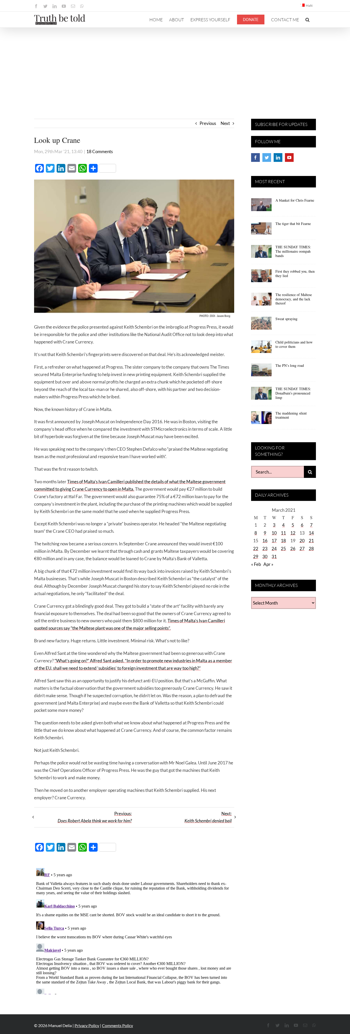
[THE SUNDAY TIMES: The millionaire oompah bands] (261, 253)
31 (274, 556)
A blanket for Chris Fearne (294, 200)
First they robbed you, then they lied (295, 273)
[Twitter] (266, 157)
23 (264, 548)
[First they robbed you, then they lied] (261, 277)
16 (264, 540)
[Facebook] (255, 157)
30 (264, 556)
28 (311, 548)
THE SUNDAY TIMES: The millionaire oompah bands (293, 251)
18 (283, 540)
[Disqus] (134, 930)
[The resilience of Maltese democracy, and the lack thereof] (261, 301)
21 (311, 540)
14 (311, 533)
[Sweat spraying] (261, 325)
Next (225, 123)
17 (274, 540)
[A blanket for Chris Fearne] (261, 206)
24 (274, 548)
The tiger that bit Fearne (293, 223)
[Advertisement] (175, 66)
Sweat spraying (286, 318)
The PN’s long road (289, 365)
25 (283, 548)
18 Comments (99, 151)
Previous (208, 123)
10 (274, 533)
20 (302, 540)
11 (283, 533)
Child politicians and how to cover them (294, 344)
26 (292, 548)
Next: (208, 817)
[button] (307, 19)
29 (255, 556)
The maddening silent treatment (291, 415)
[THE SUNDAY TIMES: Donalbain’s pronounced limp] (261, 395)
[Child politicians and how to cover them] (261, 348)
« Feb (256, 564)
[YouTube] (289, 157)
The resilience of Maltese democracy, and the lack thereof (293, 299)
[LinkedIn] (278, 157)
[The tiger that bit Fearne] (261, 230)
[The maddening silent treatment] (261, 419)
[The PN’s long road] (261, 371)
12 (292, 533)
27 (302, 548)
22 (255, 548)
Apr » (268, 564)
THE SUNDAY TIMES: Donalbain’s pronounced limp (293, 393)
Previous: (95, 817)
